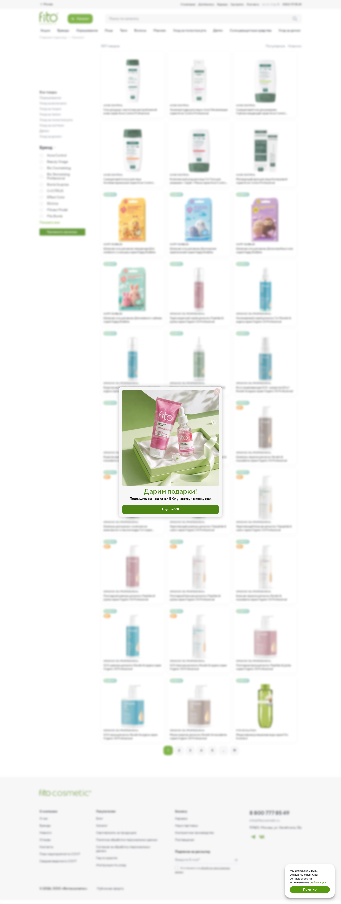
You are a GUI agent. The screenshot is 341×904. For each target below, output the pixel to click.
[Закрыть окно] (217, 391)
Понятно (310, 889)
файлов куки (318, 882)
